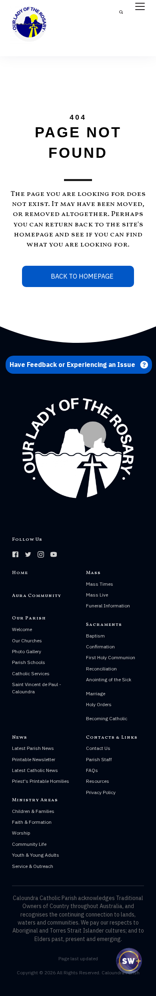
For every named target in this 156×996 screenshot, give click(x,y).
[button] (79, 364)
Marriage (95, 693)
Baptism (95, 636)
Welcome (22, 629)
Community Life (29, 844)
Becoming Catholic (106, 718)
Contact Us (98, 748)
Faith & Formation (32, 822)
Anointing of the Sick (108, 679)
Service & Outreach (32, 866)
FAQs (92, 770)
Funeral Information (108, 606)
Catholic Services (31, 673)
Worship (21, 833)
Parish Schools (28, 662)
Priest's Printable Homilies (40, 781)
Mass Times (99, 584)
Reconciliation (101, 669)
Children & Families (33, 811)
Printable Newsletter (33, 759)
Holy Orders (99, 704)
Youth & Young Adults (35, 855)
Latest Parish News (33, 748)
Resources (97, 781)
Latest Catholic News (35, 770)
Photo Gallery (26, 651)
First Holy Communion (110, 657)
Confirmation (100, 647)
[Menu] (140, 7)
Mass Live (97, 595)
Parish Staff (99, 759)
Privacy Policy (101, 792)
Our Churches (27, 641)
